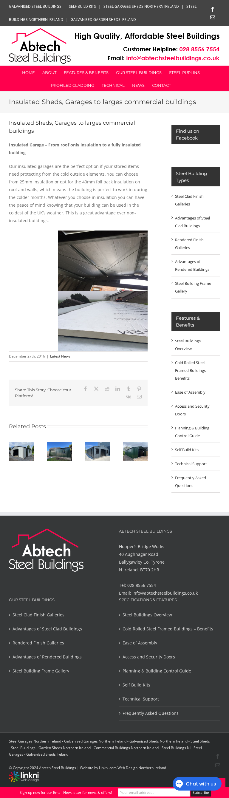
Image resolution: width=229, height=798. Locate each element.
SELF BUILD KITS (82, 6)
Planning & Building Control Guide (157, 671)
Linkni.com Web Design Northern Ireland (132, 767)
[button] (13, 451)
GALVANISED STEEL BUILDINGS (35, 6)
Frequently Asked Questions (151, 713)
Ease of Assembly (190, 392)
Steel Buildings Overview (147, 615)
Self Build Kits (187, 449)
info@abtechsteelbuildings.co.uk (165, 593)
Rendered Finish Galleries (38, 643)
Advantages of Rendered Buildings (47, 657)
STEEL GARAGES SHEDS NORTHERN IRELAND (141, 6)
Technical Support (191, 463)
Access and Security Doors (149, 657)
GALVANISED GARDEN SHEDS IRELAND (103, 19)
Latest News (60, 356)
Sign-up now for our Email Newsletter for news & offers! (66, 792)
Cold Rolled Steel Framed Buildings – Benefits (192, 370)
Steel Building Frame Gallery (41, 671)
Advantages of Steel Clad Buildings (47, 629)
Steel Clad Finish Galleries (38, 615)
